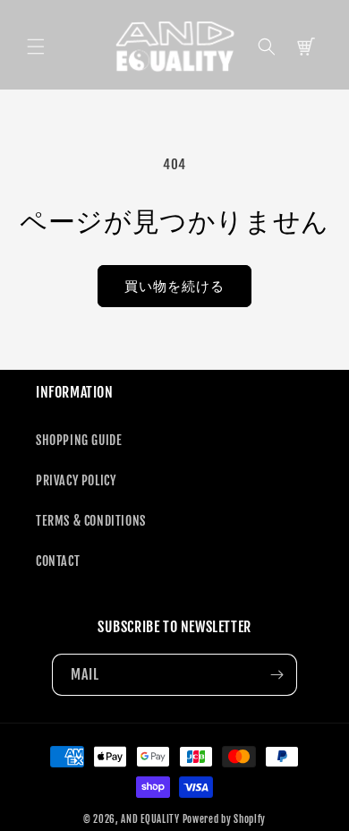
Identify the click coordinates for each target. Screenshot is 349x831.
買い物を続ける (174, 286)
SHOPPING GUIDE (79, 440)
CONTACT (58, 561)
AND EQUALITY (150, 819)
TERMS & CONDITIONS (91, 520)
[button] (35, 46)
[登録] (276, 675)
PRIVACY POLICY (75, 480)
